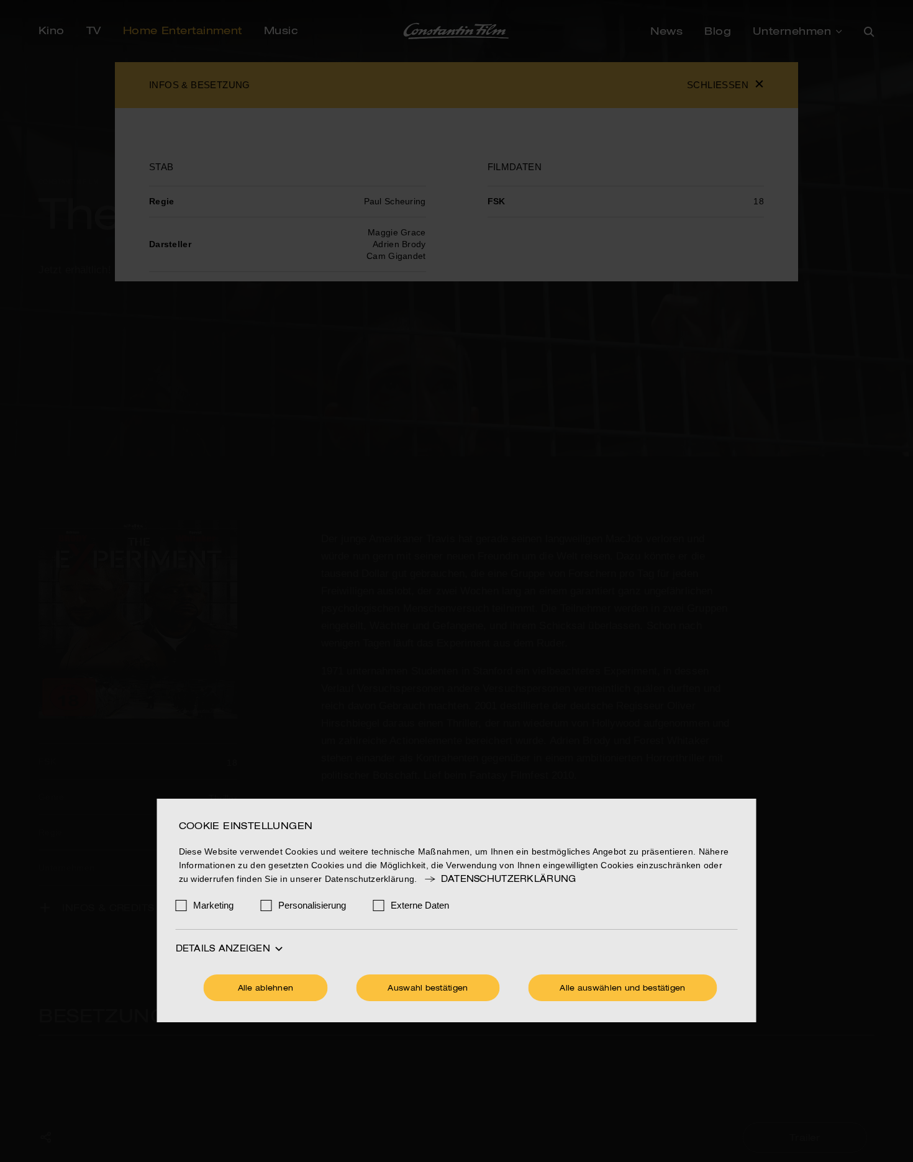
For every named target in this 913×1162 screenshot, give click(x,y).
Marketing (213, 905)
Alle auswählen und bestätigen (622, 988)
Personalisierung (312, 905)
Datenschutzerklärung (508, 879)
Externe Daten (420, 905)
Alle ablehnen (266, 988)
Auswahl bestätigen (428, 988)
